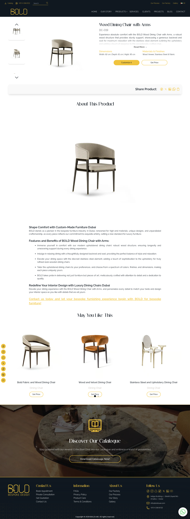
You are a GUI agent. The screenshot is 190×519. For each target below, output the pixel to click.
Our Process (155, 3)
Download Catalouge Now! (95, 459)
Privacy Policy (80, 494)
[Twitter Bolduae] (3, 363)
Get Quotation (42, 498)
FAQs (76, 491)
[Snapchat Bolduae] (3, 357)
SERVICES (134, 11)
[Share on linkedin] (169, 89)
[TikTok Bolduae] (3, 369)
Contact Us (41, 501)
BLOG (169, 11)
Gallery (175, 3)
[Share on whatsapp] (174, 89)
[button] (16, 24)
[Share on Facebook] (161, 89)
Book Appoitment (44, 491)
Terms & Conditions (83, 501)
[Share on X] (165, 89)
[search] (47, 3)
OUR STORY (106, 11)
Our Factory (166, 3)
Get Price (154, 63)
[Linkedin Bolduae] (3, 374)
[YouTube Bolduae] (171, 491)
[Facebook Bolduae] (3, 346)
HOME (94, 11)
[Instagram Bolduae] (3, 352)
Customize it (126, 63)
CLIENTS (146, 11)
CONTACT (180, 11)
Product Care (80, 498)
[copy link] (178, 89)
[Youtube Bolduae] (3, 380)
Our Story (113, 498)
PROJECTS (159, 11)
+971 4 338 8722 (157, 508)
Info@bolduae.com (158, 503)
